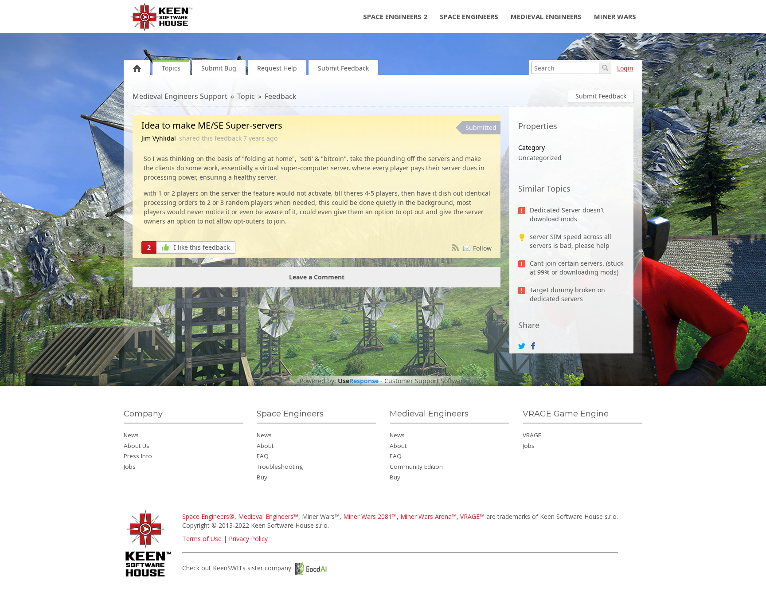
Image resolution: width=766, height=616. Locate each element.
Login (625, 68)
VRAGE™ (472, 516)
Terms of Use (202, 538)
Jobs (130, 467)
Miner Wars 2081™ (370, 516)
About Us (136, 446)
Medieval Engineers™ (268, 516)
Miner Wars (615, 16)
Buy (262, 477)
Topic (246, 96)
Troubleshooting (280, 467)
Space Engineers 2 (395, 16)
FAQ (263, 456)
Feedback (281, 96)
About (265, 446)
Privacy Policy (248, 538)
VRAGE (532, 435)
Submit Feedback (343, 68)
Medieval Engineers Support (180, 96)
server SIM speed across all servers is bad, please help (570, 241)
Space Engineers (469, 16)
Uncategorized (540, 157)
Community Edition (416, 467)
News (131, 435)
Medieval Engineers (546, 16)
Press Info (138, 456)
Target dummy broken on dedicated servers (567, 294)
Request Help (277, 68)
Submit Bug (218, 68)
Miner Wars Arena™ (428, 516)
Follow (482, 248)
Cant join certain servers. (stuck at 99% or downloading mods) (576, 267)
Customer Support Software (425, 381)
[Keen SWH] (149, 577)
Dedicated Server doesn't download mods (567, 214)
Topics (171, 68)
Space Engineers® (208, 516)
